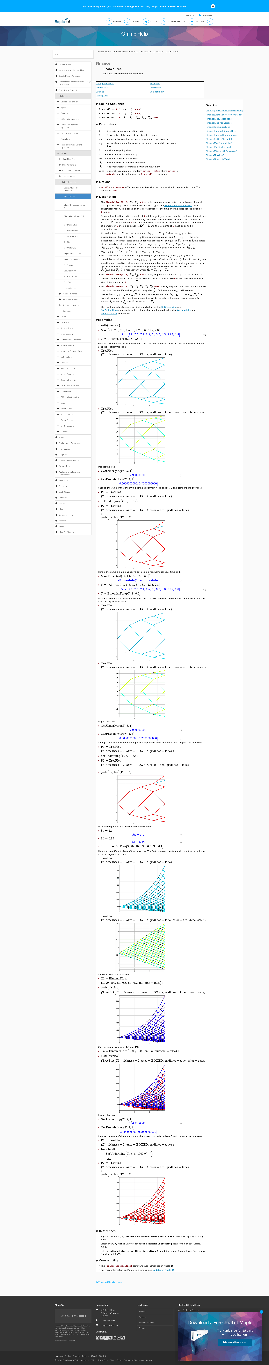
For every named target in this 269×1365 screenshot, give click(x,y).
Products (142, 1311)
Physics (62, 437)
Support (107, 51)
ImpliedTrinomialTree (73, 259)
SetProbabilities (70, 265)
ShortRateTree (70, 276)
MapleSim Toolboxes (67, 532)
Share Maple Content (68, 90)
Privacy (112, 1360)
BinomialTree (69, 196)
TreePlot (67, 282)
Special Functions (68, 368)
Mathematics (64, 96)
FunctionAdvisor (68, 414)
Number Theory (67, 345)
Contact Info (102, 1304)
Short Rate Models (70, 299)
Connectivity (64, 466)
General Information (69, 101)
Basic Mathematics (68, 380)
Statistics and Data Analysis (70, 443)
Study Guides (64, 492)
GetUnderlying (70, 248)
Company (142, 1328)
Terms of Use (103, 1360)
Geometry (65, 322)
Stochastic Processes (71, 305)
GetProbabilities (71, 236)
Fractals (64, 316)
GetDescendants (71, 225)
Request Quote (207, 15)
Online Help (118, 51)
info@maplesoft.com (109, 1325)
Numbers (65, 431)
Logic (63, 403)
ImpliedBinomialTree (72, 253)
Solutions (142, 1317)
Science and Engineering (69, 460)
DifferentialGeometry (70, 397)
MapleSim (63, 526)
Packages (64, 362)
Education (63, 486)
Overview (66, 311)
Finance (64, 153)
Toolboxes (63, 520)
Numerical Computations (71, 351)
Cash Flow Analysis (70, 159)
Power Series (66, 408)
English (68, 1356)
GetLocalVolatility (71, 230)
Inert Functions (67, 426)
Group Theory (67, 420)
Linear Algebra (67, 334)
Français (76, 1356)
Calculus (64, 113)
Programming (64, 449)
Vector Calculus (67, 374)
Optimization (66, 357)
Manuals (62, 509)
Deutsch (85, 1356)
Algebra (64, 107)
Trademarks (139, 1360)
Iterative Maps (67, 328)
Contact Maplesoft (189, 15)
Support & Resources (147, 1322)
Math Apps (63, 480)
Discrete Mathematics (70, 133)
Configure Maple (66, 515)
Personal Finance (69, 293)
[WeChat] (123, 1337)
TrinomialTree (70, 288)
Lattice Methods (69, 182)
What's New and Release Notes (72, 70)
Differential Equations (70, 119)
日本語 (94, 1356)
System (62, 503)
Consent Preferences (125, 1360)
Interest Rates (68, 176)
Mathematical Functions (71, 339)
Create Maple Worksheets (70, 76)
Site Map (149, 1360)
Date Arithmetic (69, 165)
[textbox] (125, 109)
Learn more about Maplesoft (65, 1340)
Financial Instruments (71, 170)
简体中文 (102, 1356)
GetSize (67, 242)
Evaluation (65, 139)
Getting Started (65, 64)
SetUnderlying (70, 270)
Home (99, 51)
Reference (63, 497)
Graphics (63, 454)
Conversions (66, 391)
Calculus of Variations (70, 385)
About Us (59, 1304)
